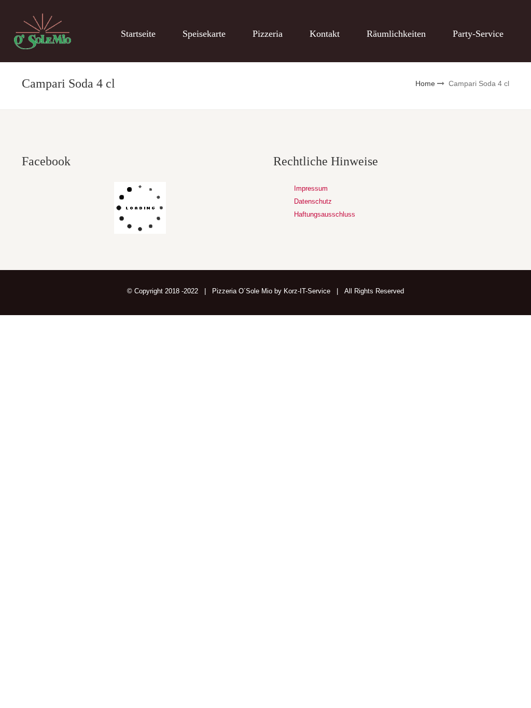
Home (425, 83)
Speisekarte (204, 34)
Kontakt (325, 34)
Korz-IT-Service (307, 291)
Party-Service (478, 34)
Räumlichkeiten (396, 34)
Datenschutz (313, 201)
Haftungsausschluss (324, 214)
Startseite (138, 34)
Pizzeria (268, 34)
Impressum (311, 188)
